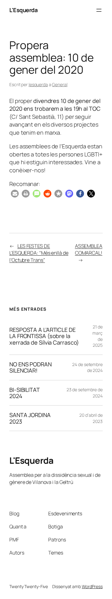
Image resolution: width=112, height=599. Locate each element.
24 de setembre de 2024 (87, 367)
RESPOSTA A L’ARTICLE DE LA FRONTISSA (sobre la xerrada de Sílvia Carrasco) (44, 336)
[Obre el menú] (99, 10)
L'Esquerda (23, 10)
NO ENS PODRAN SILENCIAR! (30, 367)
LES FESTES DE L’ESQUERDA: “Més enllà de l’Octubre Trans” (38, 253)
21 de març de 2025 (97, 336)
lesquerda (38, 84)
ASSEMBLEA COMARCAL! (88, 250)
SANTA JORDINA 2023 (30, 418)
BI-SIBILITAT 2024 (24, 393)
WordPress (92, 586)
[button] (15, 193)
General (59, 84)
